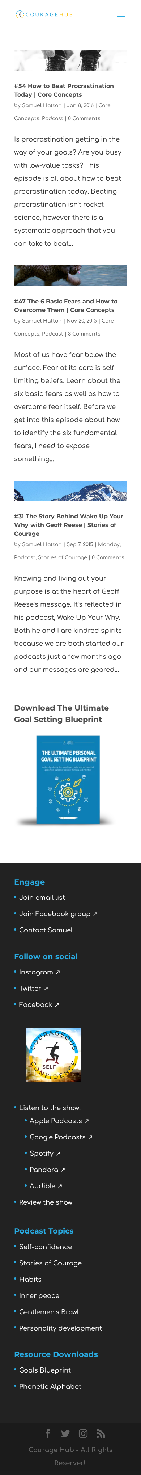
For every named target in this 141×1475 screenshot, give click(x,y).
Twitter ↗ (33, 988)
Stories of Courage (62, 557)
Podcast (52, 118)
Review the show (45, 1202)
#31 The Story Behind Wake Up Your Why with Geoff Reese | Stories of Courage (68, 525)
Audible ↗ (46, 1186)
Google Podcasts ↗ (61, 1137)
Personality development (60, 1328)
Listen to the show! (50, 1108)
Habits (30, 1279)
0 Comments (84, 118)
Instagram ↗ (39, 972)
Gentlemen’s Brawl (49, 1312)
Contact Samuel (46, 930)
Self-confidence (45, 1247)
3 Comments (84, 334)
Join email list (42, 897)
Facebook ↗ (39, 1004)
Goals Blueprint (45, 1370)
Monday (109, 544)
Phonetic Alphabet (50, 1386)
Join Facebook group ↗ (58, 914)
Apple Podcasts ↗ (59, 1121)
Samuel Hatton (42, 105)
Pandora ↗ (47, 1169)
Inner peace (39, 1295)
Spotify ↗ (45, 1153)
